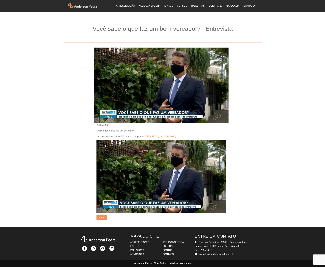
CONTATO (249, 5)
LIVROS (168, 5)
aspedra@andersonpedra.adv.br (216, 254)
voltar (102, 217)
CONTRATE (215, 5)
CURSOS (182, 5)
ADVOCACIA (232, 5)
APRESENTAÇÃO (125, 5)
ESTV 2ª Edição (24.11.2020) (160, 136)
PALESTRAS (198, 5)
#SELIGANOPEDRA (149, 5)
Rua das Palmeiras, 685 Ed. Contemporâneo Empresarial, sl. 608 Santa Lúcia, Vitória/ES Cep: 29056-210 (221, 246)
